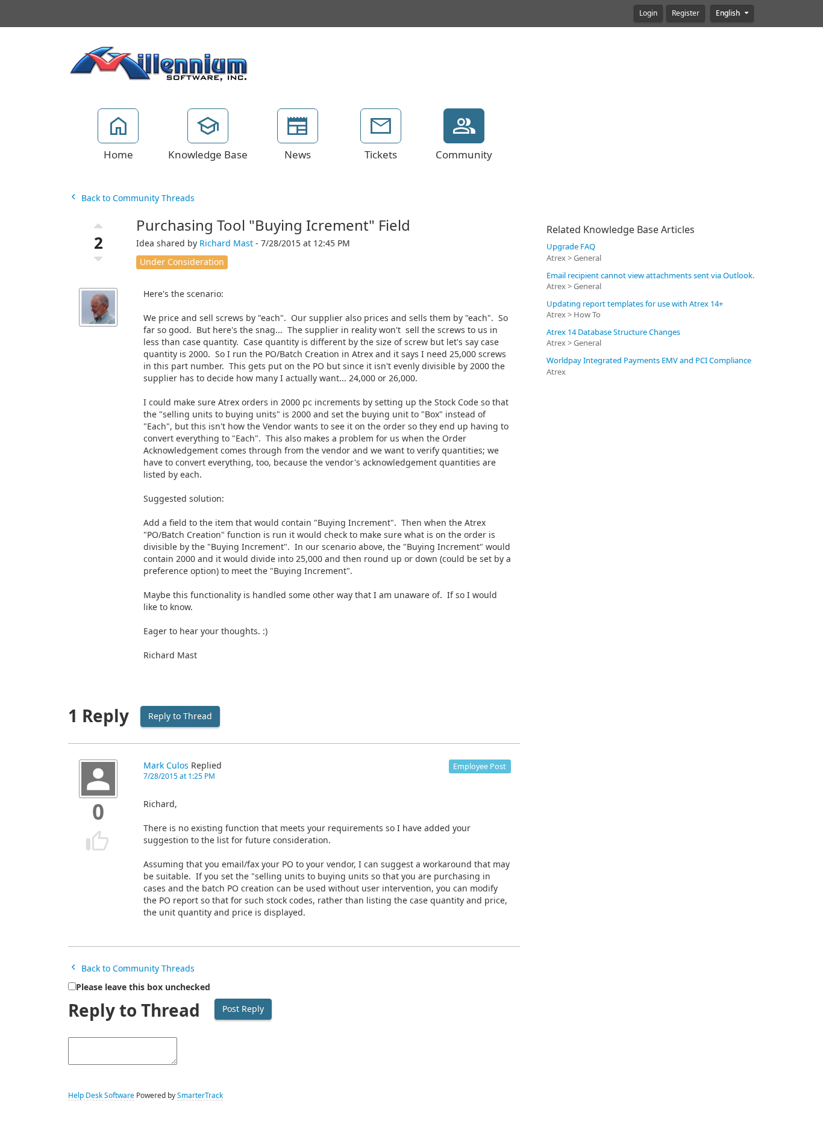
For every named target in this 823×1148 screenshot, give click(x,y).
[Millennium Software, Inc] (158, 63)
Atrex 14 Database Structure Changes (613, 332)
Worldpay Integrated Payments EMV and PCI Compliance (648, 360)
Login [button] (648, 13)
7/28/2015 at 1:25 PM (179, 776)
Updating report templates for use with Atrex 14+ (634, 303)
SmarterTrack (200, 1095)
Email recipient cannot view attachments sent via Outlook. (650, 275)
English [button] (729, 13)
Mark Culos (166, 765)
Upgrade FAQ (570, 246)
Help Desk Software (101, 1095)
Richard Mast (226, 243)
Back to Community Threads (137, 198)
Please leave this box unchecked (143, 987)
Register (685, 13)
